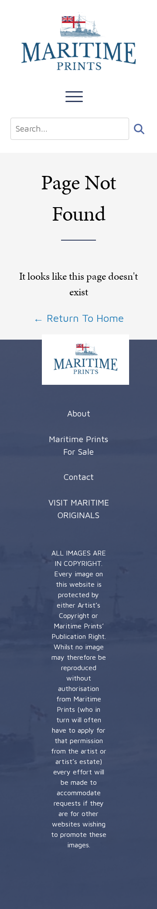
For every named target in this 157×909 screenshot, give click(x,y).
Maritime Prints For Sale (78, 445)
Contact (79, 477)
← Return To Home (78, 318)
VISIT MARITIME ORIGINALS (78, 508)
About (78, 413)
